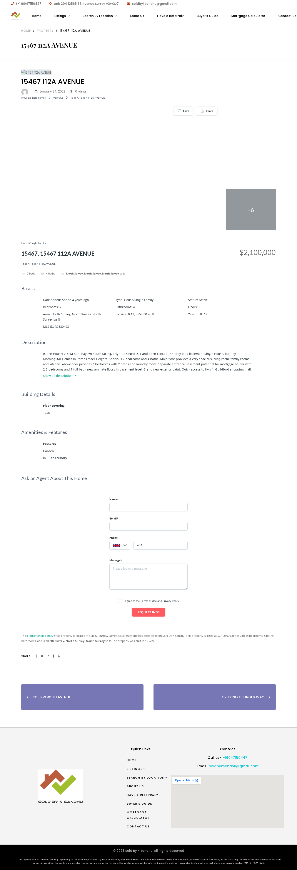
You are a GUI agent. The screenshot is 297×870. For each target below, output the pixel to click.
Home (132, 760)
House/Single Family (33, 97)
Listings (135, 769)
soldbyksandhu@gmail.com (234, 766)
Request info (148, 612)
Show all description (58, 375)
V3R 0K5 (58, 97)
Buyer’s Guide (139, 804)
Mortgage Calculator (138, 815)
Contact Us (138, 826)
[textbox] (120, 545)
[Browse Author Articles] (25, 91)
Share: (26, 656)
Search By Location (146, 778)
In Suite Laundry (55, 458)
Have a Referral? (142, 795)
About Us (135, 786)
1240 (46, 413)
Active (203, 300)
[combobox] (119, 545)
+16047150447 (234, 757)
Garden (48, 451)
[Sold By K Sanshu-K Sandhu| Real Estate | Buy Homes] (16, 16)
